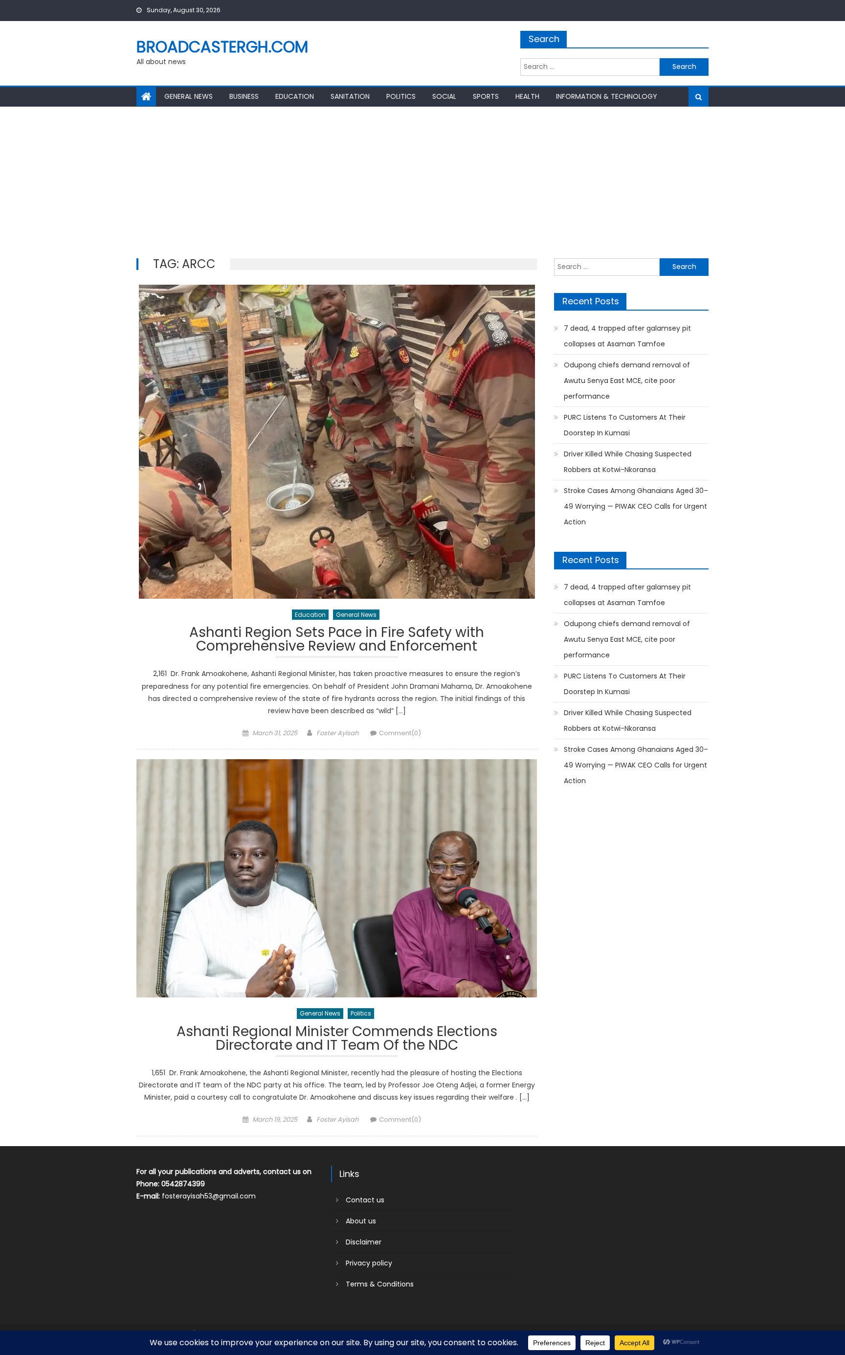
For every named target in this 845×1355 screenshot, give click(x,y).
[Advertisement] (422, 180)
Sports (486, 96)
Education (294, 96)
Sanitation (350, 96)
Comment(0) (400, 733)
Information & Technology (606, 96)
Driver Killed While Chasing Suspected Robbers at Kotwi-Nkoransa (627, 461)
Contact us (365, 1200)
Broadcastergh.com (222, 47)
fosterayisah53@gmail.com (209, 1196)
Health (527, 96)
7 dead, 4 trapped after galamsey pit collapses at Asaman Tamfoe (627, 336)
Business (244, 96)
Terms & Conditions (380, 1284)
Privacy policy (369, 1263)
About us (361, 1221)
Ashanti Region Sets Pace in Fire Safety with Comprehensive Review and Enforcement (336, 640)
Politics (401, 96)
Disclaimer (363, 1242)
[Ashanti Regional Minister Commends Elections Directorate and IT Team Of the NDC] (336, 878)
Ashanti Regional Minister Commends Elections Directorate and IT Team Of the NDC (337, 1040)
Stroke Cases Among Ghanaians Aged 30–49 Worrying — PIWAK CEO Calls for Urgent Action (636, 506)
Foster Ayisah (337, 733)
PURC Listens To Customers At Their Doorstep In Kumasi (625, 425)
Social (444, 96)
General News (188, 96)
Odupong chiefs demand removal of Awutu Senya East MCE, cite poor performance (627, 380)
